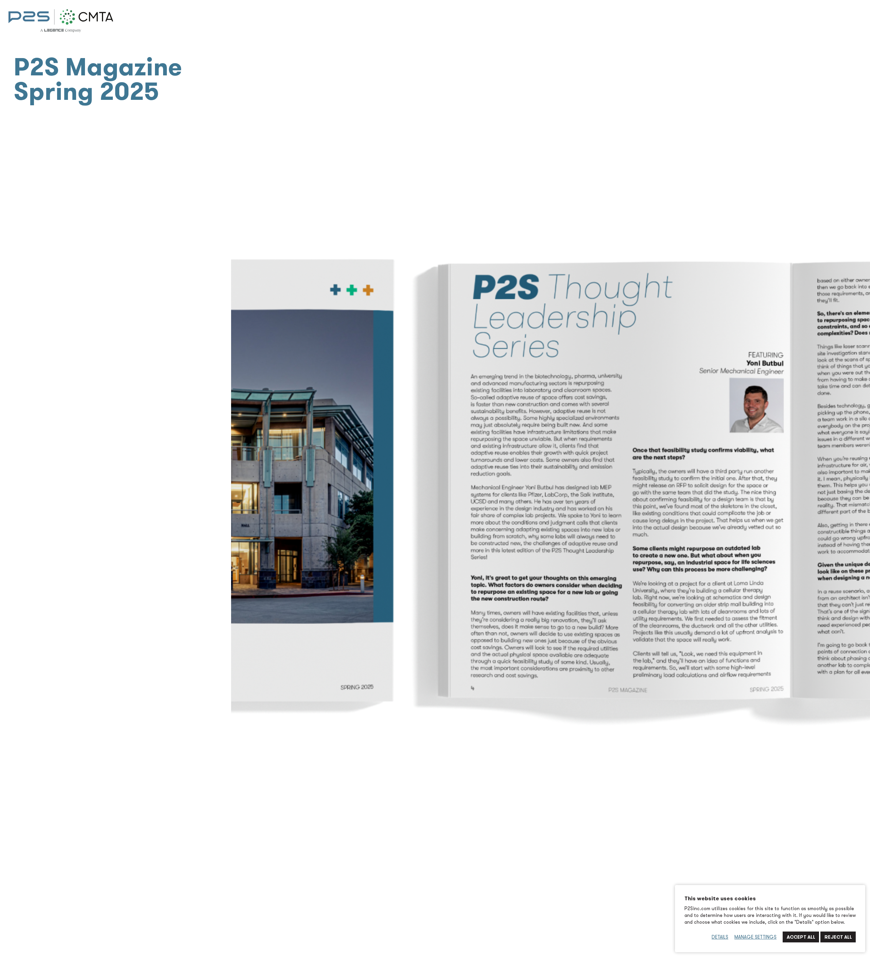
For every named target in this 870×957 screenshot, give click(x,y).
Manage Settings (755, 937)
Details (720, 937)
